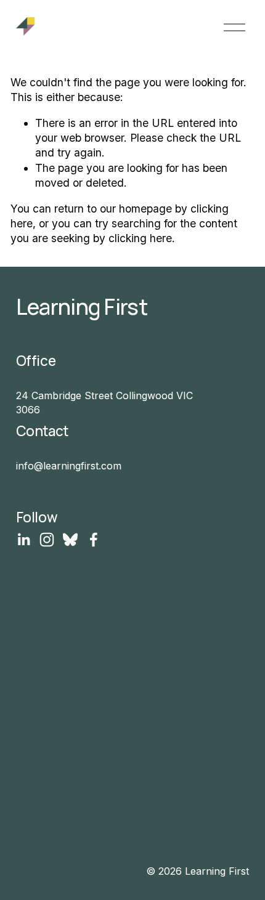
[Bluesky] (70, 539)
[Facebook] (93, 539)
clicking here (140, 238)
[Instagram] (46, 539)
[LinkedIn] (23, 539)
